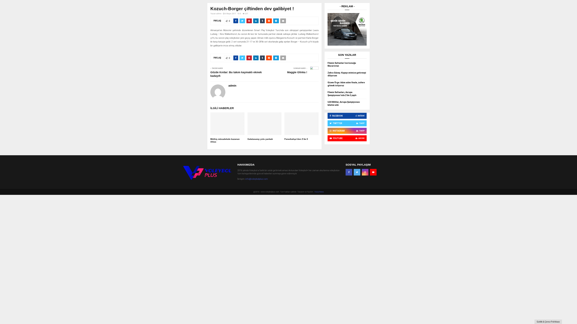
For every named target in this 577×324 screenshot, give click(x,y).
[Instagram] (365, 172)
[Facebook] (349, 172)
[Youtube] (373, 172)
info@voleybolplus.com (256, 179)
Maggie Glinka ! (297, 72)
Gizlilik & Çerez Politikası (548, 322)
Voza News (319, 192)
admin (218, 14)
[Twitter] (357, 172)
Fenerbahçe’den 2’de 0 (296, 139)
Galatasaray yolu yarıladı (260, 139)
